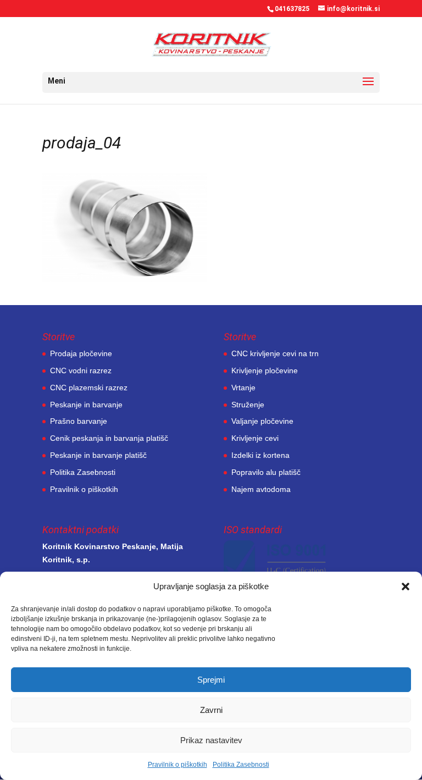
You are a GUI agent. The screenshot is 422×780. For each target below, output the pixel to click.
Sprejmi (211, 679)
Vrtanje (243, 387)
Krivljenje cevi (255, 438)
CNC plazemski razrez (88, 387)
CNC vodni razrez (81, 370)
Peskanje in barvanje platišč (98, 455)
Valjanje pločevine (262, 421)
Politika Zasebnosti (241, 764)
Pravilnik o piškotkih (177, 764)
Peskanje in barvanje (86, 404)
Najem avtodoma (261, 489)
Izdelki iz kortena (260, 455)
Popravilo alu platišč (266, 472)
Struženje (247, 404)
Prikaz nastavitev (211, 740)
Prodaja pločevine (81, 353)
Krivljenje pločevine (264, 370)
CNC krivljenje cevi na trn (275, 353)
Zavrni (211, 710)
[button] (405, 586)
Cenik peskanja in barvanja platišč (109, 438)
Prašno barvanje (78, 421)
